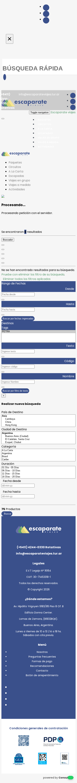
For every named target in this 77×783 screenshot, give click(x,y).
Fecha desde (11, 481)
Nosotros (42, 652)
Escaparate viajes (63, 112)
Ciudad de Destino (14, 429)
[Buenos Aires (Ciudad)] (38, 436)
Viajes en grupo (19, 180)
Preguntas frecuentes (42, 656)
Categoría (8, 446)
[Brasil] (38, 456)
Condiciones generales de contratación (38, 728)
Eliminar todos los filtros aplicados (25, 279)
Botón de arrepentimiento (42, 675)
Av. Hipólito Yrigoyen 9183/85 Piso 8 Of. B (39, 606)
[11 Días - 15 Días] (38, 473)
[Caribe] (38, 459)
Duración (7, 464)
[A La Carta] (38, 450)
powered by (58, 777)
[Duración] (2, 253)
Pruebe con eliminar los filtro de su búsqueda (32, 274)
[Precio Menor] (2, 258)
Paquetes (15, 162)
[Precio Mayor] (2, 262)
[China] (38, 422)
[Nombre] (2, 249)
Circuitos (15, 167)
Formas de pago (42, 661)
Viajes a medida (19, 185)
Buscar (7, 513)
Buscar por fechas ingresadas (18, 318)
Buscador (8, 239)
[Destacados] (2, 245)
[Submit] (4, 77)
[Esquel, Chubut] (38, 442)
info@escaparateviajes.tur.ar (38, 94)
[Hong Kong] (38, 425)
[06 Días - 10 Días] (38, 470)
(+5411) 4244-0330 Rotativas (38, 547)
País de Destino (12, 412)
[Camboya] (38, 419)
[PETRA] (38, 331)
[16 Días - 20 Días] (38, 476)
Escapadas (16, 176)
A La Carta (16, 171)
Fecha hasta (10, 492)
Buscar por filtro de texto (15, 390)
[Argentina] (38, 453)
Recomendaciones (42, 666)
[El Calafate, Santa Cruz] (38, 439)
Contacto (42, 670)
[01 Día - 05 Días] (38, 467)
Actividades (46, 146)
